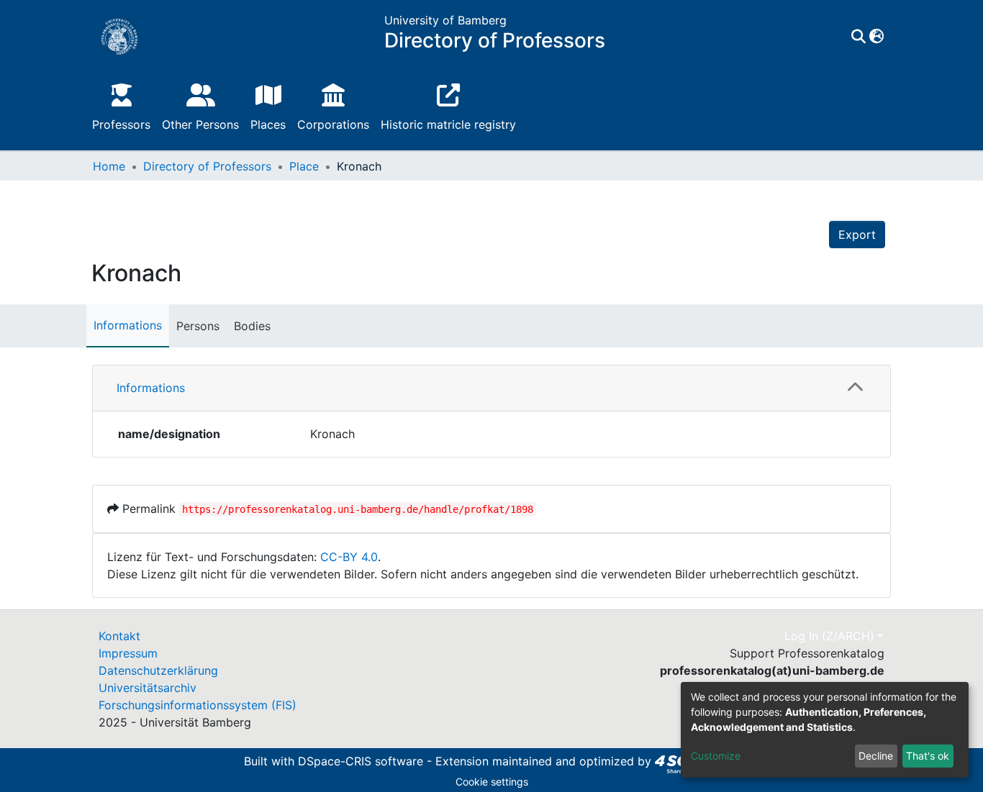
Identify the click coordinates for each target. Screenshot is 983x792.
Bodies (252, 326)
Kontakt (119, 636)
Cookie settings (492, 781)
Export (857, 234)
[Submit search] (858, 36)
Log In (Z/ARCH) (829, 636)
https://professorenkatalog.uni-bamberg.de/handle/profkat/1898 (357, 509)
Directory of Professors (207, 166)
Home (109, 166)
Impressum (128, 653)
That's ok (927, 756)
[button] (876, 36)
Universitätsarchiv (147, 688)
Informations (128, 325)
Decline (876, 756)
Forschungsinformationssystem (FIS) (197, 705)
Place (304, 166)
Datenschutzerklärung (158, 670)
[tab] (491, 388)
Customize (715, 756)
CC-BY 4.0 (349, 557)
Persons (197, 326)
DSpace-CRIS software (360, 761)
